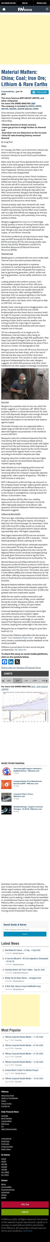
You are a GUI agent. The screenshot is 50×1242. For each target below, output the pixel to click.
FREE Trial (25, 1204)
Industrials (5, 1192)
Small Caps (5, 1141)
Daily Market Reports (20, 973)
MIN (4, 242)
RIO (9, 441)
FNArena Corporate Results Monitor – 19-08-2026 (24, 1078)
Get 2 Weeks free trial (8, 3)
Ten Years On (20, 649)
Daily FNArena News (9, 1129)
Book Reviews (6, 1118)
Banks (3, 1184)
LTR (45, 572)
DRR (20, 499)
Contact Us (5, 1106)
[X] (17, 661)
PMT (17, 567)
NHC (16, 340)
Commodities (7, 91)
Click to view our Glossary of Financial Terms (21, 667)
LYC (10, 631)
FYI (2, 1126)
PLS (39, 562)
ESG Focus (5, 1124)
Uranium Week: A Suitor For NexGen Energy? (21, 1070)
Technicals (5, 1144)
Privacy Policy (6, 1103)
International (6, 1138)
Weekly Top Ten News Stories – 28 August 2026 (23, 978)
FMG (39, 441)
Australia (18, 1040)
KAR (15, 244)
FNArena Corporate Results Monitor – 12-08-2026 (24, 1062)
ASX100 (4, 108)
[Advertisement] (25, 39)
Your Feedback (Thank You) (20, 637)
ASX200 (12, 108)
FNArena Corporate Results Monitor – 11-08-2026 (24, 1037)
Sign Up (25, 3)
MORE (3, 1197)
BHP (33, 103)
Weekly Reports (18, 953)
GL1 (36, 590)
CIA (41, 502)
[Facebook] (4, 661)
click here (27, 1230)
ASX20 (31, 106)
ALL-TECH (5, 1175)
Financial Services (7, 1189)
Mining (4, 1195)
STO (20, 242)
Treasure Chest (7, 1146)
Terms (3, 1101)
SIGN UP (25, 1212)
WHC (37, 244)
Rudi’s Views (6, 1149)
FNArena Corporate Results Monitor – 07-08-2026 (24, 1045)
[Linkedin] (10, 661)
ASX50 (38, 106)
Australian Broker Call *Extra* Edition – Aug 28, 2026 (25, 970)
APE (25, 535)
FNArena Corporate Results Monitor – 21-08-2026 (24, 1053)
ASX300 (20, 108)
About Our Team (7, 1095)
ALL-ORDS (33, 108)
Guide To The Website (9, 1098)
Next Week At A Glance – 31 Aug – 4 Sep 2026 (22, 950)
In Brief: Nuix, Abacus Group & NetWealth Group (23, 986)
